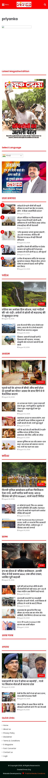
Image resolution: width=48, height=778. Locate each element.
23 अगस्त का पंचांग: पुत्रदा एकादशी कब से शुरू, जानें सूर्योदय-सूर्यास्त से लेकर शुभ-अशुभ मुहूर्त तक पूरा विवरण (31, 407)
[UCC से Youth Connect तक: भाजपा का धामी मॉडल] (8, 625)
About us (7, 729)
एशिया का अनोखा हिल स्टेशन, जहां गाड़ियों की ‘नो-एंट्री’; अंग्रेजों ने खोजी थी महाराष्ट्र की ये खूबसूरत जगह (23, 312)
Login (5, 756)
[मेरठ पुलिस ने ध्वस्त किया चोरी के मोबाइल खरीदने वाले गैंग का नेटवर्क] (8, 708)
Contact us (8, 752)
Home (5, 725)
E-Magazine (8, 744)
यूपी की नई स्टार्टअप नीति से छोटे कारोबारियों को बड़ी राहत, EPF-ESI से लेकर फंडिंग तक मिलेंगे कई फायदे (31, 589)
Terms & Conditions (11, 741)
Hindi (8, 155)
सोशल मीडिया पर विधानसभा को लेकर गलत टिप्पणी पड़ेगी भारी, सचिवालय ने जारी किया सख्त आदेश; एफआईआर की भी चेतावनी (31, 221)
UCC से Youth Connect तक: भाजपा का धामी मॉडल (29, 623)
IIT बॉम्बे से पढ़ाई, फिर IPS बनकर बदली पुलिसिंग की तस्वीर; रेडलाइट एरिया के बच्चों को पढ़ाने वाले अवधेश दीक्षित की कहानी (31, 509)
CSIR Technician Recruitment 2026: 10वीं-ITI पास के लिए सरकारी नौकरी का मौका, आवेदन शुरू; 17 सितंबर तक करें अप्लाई (31, 524)
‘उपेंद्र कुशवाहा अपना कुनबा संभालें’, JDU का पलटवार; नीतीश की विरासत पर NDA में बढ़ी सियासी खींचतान (31, 236)
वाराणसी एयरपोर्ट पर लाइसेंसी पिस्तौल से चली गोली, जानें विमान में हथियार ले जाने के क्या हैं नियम (31, 601)
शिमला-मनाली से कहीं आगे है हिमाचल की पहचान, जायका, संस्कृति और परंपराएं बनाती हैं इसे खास (30, 341)
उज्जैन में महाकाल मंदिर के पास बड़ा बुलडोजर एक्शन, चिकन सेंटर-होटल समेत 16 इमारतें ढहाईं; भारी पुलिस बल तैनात (31, 262)
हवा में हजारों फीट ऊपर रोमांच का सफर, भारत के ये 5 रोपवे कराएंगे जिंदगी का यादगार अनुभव (30, 327)
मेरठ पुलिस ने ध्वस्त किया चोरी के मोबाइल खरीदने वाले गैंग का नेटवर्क (31, 705)
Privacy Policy (9, 733)
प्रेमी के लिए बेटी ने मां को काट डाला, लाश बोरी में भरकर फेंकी (31, 694)
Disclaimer (7, 737)
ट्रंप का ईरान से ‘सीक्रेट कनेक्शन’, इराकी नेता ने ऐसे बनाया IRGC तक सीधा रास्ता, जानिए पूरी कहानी (22, 574)
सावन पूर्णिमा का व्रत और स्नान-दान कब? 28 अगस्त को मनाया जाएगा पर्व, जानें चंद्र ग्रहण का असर (31, 444)
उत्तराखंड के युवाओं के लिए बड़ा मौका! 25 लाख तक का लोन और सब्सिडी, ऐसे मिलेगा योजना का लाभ (31, 613)
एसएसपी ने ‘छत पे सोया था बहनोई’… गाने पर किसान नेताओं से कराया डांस (22, 683)
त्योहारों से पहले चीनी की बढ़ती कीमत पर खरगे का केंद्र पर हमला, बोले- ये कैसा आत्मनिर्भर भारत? (30, 208)
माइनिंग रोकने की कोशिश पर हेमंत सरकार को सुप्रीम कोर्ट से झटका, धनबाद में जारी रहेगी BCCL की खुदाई (31, 249)
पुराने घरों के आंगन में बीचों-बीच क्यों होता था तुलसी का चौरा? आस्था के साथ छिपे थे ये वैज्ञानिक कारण (23, 391)
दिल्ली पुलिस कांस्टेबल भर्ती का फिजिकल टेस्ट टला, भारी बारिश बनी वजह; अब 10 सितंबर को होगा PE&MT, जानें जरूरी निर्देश (23, 493)
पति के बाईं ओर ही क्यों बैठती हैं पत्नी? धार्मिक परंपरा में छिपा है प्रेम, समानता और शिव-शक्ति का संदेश (31, 432)
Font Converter (9, 748)
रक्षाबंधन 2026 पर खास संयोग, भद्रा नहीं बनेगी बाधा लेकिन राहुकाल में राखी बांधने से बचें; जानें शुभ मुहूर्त (31, 420)
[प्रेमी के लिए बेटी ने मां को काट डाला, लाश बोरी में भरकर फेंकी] (8, 697)
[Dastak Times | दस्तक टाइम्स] (24, 4)
